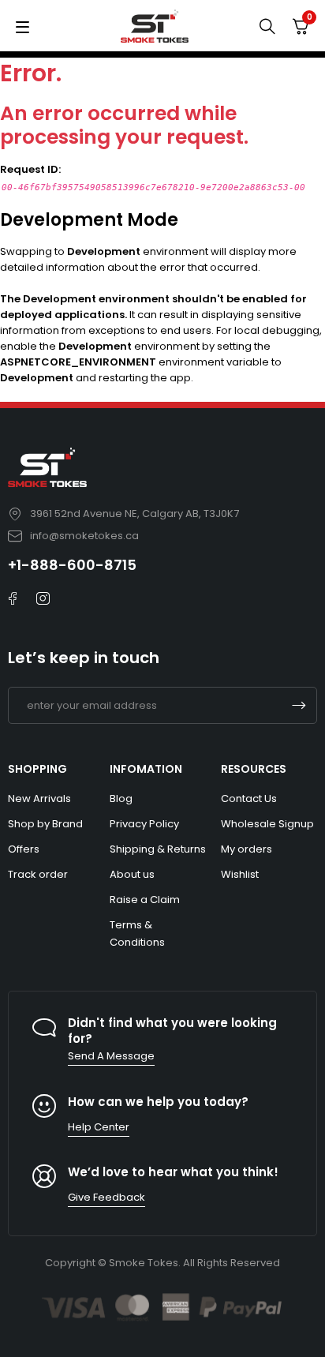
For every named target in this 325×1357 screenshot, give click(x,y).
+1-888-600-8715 (72, 565)
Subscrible (299, 705)
